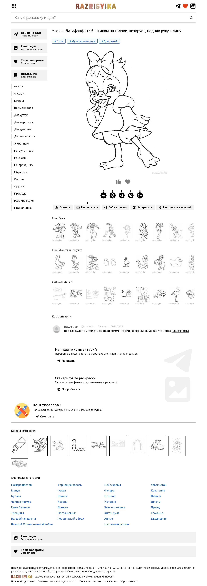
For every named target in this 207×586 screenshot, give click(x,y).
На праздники (23, 165)
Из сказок (20, 158)
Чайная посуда (21, 501)
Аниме (18, 86)
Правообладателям (23, 581)
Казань (62, 501)
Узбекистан (158, 485)
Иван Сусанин (20, 507)
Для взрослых (23, 122)
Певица (156, 496)
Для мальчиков (24, 136)
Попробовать (71, 389)
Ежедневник (159, 518)
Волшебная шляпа (23, 518)
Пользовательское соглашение (98, 581)
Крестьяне (158, 490)
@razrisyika (88, 326)
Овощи (19, 179)
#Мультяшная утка (82, 41)
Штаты (156, 501)
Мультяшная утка (70, 250)
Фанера (109, 490)
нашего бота (180, 331)
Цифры (19, 100)
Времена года (23, 108)
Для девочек (22, 129)
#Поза (58, 41)
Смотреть (47, 416)
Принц (155, 507)
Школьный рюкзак (116, 524)
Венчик (62, 496)
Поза (61, 218)
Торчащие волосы (70, 485)
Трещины (17, 513)
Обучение (21, 172)
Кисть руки (111, 513)
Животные (21, 143)
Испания (110, 501)
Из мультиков (23, 150)
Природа (20, 193)
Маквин (63, 507)
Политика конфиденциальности (57, 581)
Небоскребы (112, 485)
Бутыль (16, 496)
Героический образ (71, 518)
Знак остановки (114, 507)
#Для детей (109, 41)
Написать (68, 360)
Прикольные (23, 208)
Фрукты (19, 186)
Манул (15, 490)
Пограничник (67, 513)
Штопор (109, 496)
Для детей (21, 115)
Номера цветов (21, 485)
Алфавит (20, 93)
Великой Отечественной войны (32, 524)
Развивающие (24, 200)
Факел (62, 490)
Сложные (157, 513)
